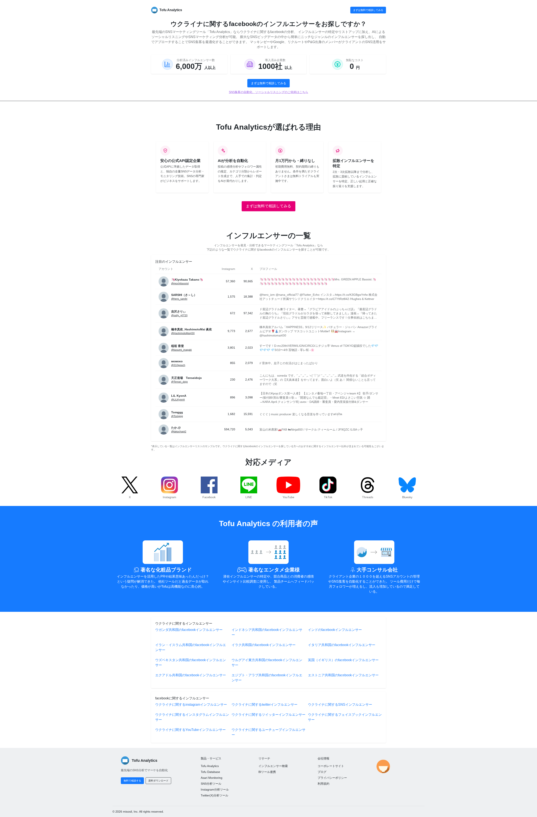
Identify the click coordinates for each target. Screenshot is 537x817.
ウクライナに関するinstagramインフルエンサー (191, 704)
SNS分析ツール (211, 783)
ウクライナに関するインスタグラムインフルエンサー (192, 717)
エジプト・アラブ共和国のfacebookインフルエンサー (267, 677)
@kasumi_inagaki (181, 349)
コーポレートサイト (331, 766)
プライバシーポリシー (332, 777)
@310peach (178, 365)
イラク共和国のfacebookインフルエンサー (264, 645)
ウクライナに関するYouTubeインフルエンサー (190, 730)
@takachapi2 (178, 431)
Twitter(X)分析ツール (214, 795)
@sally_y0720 (179, 315)
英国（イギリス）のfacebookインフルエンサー (343, 660)
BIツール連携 (267, 772)
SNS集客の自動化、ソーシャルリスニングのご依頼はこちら (268, 92)
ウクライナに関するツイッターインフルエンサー (268, 714)
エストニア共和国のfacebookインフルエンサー (343, 675)
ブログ (322, 772)
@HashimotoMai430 (183, 333)
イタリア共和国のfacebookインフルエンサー (341, 645)
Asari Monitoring (211, 777)
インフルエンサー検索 (273, 766)
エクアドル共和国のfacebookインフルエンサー (190, 675)
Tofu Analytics (210, 766)
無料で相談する (132, 780)
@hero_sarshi (179, 298)
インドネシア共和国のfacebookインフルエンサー (267, 632)
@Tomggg (177, 416)
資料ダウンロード (158, 780)
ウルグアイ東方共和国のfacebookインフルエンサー (267, 662)
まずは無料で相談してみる (368, 10)
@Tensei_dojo (179, 381)
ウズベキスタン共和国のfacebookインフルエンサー (190, 662)
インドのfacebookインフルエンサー (335, 630)
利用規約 (323, 783)
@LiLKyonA (178, 399)
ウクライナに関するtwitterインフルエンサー (264, 704)
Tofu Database (210, 772)
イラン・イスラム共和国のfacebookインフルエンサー (190, 647)
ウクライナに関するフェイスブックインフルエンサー (345, 717)
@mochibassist (180, 283)
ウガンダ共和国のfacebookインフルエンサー (189, 630)
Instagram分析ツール (215, 789)
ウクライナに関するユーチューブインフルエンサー (268, 732)
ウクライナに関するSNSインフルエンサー (340, 704)
